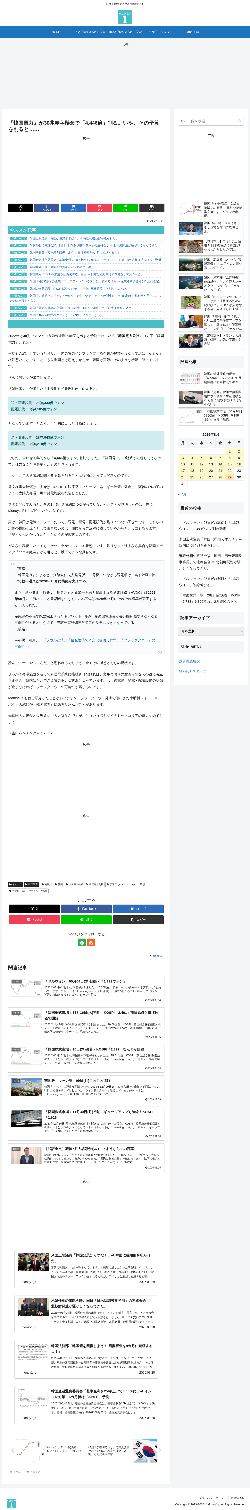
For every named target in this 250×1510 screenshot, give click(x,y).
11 (192, 464)
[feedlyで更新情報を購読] (82, 942)
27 (211, 477)
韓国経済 (33, 884)
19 (202, 471)
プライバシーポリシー (212, 1497)
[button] (151, 208)
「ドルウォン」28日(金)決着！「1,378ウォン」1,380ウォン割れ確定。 (209, 526)
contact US (237, 1497)
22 (230, 471)
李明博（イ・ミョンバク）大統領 (127, 884)
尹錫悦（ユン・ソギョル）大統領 (29, 891)
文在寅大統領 (76, 884)
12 (202, 464)
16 (239, 464)
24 (183, 477)
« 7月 (182, 494)
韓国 (60, 884)
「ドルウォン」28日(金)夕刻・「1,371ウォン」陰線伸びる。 (209, 582)
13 (211, 464)
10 (183, 464)
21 (220, 471)
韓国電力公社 (96, 884)
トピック (17, 884)
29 (230, 477)
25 (192, 477)
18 (192, 471)
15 (230, 464)
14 (220, 464)
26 (202, 477)
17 (183, 471)
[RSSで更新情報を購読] (91, 942)
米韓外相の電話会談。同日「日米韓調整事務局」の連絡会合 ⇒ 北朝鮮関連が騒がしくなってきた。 (210, 562)
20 (211, 471)
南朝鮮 (48, 884)
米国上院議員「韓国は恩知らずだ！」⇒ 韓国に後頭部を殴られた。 (210, 542)
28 (220, 477)
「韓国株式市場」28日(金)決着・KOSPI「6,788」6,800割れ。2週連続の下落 (210, 598)
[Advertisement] (125, 75)
